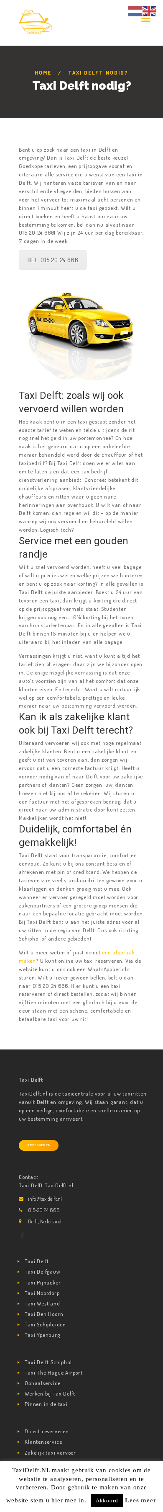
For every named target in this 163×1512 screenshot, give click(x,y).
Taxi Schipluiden (45, 1324)
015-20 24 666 (44, 1210)
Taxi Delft (37, 1261)
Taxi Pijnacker (43, 1282)
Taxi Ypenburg (42, 1334)
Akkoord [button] (107, 1500)
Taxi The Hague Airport (54, 1372)
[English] (150, 10)
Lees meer (140, 1500)
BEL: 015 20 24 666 (53, 260)
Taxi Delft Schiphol (48, 1362)
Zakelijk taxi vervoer (50, 1452)
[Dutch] (135, 10)
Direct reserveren (47, 1431)
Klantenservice (43, 1441)
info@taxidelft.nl (45, 1198)
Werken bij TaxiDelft (50, 1393)
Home (43, 72)
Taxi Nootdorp (42, 1293)
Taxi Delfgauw (42, 1271)
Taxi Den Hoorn (44, 1313)
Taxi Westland (42, 1303)
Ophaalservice (42, 1383)
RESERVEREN (39, 1145)
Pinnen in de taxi (46, 1404)
